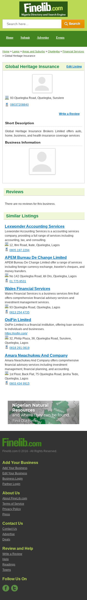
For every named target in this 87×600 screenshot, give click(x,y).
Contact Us (9, 529)
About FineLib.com (14, 498)
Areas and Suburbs (33, 51)
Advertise (43, 37)
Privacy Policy (11, 509)
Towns (6, 570)
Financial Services (73, 51)
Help (5, 559)
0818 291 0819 (19, 348)
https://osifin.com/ (16, 333)
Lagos (16, 51)
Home (9, 37)
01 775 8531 (17, 281)
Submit (25, 37)
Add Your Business (14, 468)
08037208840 (19, 104)
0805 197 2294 (19, 250)
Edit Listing (74, 66)
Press (6, 514)
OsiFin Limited (18, 320)
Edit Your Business (14, 473)
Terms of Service (13, 503)
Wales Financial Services (27, 289)
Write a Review (69, 114)
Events (60, 37)
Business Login (12, 478)
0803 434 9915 (19, 383)
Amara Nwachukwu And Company (36, 355)
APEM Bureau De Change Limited (36, 257)
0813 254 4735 (19, 312)
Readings (8, 564)
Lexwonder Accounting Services (35, 226)
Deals (6, 539)
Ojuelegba (54, 51)
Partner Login (11, 484)
